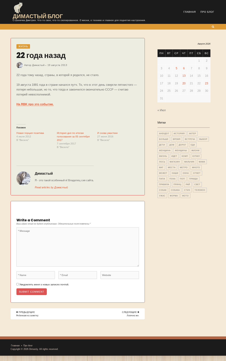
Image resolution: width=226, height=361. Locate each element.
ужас (162, 196)
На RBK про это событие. (35, 104)
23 (206, 83)
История (179, 133)
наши (175, 173)
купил (196, 156)
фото (185, 196)
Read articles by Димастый (51, 187)
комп (185, 156)
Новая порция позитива (30, 133)
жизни (195, 150)
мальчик (189, 162)
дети (162, 145)
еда (193, 145)
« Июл (161, 110)
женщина (165, 150)
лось (162, 162)
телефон (200, 190)
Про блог (207, 11)
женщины (181, 150)
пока (173, 179)
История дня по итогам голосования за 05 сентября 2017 (73, 136)
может (163, 173)
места (172, 167)
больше (163, 139)
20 (184, 83)
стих (187, 190)
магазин (175, 162)
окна (186, 173)
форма (174, 196)
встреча (190, 139)
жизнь (163, 156)
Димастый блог (38, 16)
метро (184, 167)
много (196, 167)
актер (192, 133)
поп (182, 179)
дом (171, 145)
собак (162, 190)
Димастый (38, 65)
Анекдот (164, 133)
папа (162, 179)
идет (174, 156)
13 (184, 75)
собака (175, 190)
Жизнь (23, 46)
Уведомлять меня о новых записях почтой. (44, 284)
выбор (203, 139)
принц (177, 184)
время (176, 139)
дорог (182, 145)
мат (161, 167)
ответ (197, 173)
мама (202, 162)
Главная (189, 11)
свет (197, 184)
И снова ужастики (107, 133)
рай (188, 184)
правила (164, 184)
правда (193, 179)
